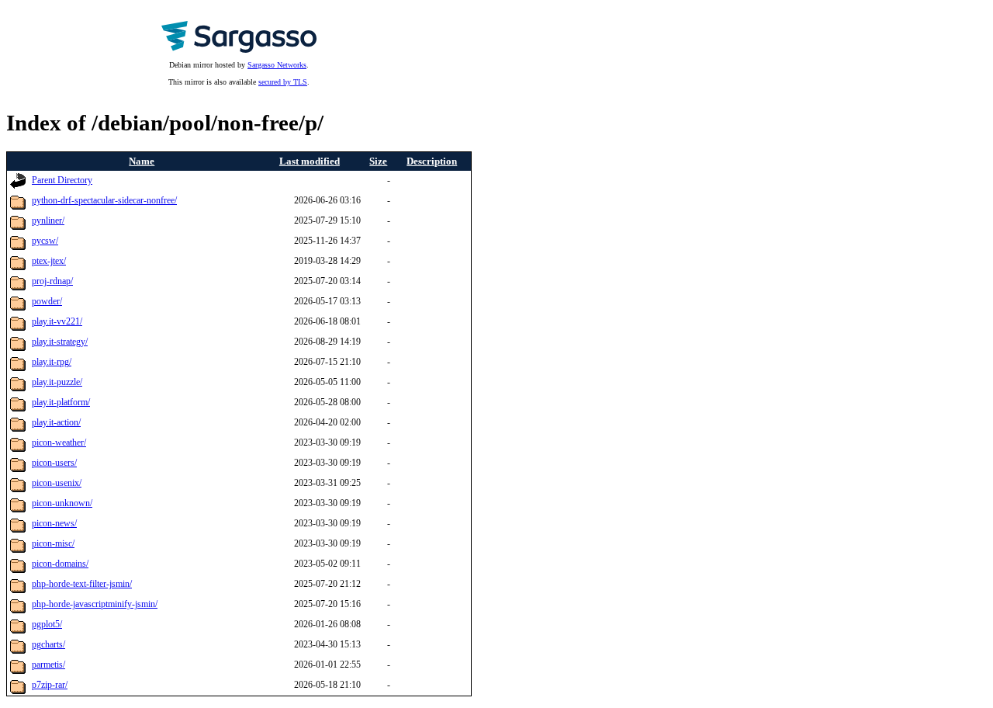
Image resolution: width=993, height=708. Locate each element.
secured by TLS (282, 82)
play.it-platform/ (61, 402)
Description (432, 161)
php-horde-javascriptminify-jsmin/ (94, 604)
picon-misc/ (53, 544)
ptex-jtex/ (49, 261)
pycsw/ (45, 241)
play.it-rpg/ (51, 362)
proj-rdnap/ (52, 281)
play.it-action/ (56, 423)
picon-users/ (54, 463)
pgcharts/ (48, 645)
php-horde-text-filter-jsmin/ (82, 584)
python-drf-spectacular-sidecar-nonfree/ (104, 201)
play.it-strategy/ (60, 342)
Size (378, 161)
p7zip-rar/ (49, 685)
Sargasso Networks (276, 65)
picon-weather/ (59, 443)
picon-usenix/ (56, 483)
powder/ (47, 302)
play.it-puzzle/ (57, 382)
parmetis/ (48, 665)
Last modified (309, 161)
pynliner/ (48, 221)
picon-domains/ (60, 564)
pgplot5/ (47, 625)
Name (141, 161)
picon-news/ (54, 524)
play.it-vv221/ (57, 322)
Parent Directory (62, 180)
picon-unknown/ (62, 503)
